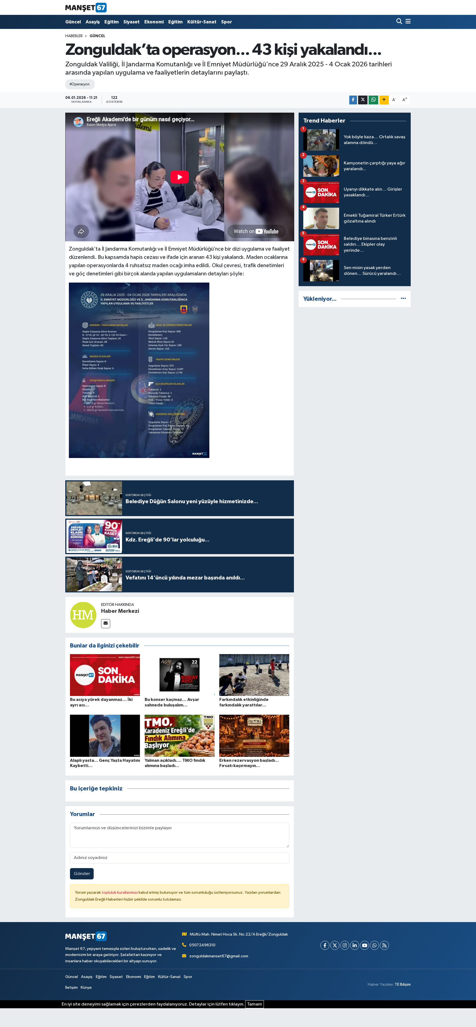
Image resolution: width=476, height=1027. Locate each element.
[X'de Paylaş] (362, 100)
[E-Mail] (105, 623)
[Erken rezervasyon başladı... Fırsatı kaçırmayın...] (254, 735)
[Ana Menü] (407, 22)
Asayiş (93, 22)
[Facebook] (324, 945)
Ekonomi (154, 22)
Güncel (73, 22)
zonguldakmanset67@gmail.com (218, 956)
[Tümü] (403, 299)
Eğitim (111, 22)
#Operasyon (79, 84)
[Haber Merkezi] (83, 615)
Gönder (82, 873)
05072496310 (202, 945)
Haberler (74, 36)
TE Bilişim (403, 984)
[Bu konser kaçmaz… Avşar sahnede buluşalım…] (180, 675)
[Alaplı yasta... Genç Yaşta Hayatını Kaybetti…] (105, 735)
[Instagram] (344, 945)
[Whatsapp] (374, 945)
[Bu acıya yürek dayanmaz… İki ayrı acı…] (105, 675)
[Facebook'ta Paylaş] (353, 100)
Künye (86, 987)
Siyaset (131, 22)
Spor (226, 22)
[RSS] (384, 945)
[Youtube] (364, 945)
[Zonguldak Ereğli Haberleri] (86, 7)
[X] (334, 945)
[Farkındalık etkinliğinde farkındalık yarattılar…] (254, 675)
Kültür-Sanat (202, 22)
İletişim (71, 987)
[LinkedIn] (354, 945)
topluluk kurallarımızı (120, 892)
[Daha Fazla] (384, 100)
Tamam (254, 1004)
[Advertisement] (355, 350)
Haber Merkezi (120, 611)
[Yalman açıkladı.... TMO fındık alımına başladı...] (180, 735)
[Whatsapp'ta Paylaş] (373, 100)
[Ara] (399, 22)
